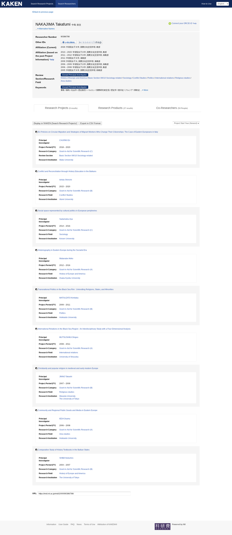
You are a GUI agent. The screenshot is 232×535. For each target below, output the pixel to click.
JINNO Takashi (65, 376)
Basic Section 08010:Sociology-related (105, 78)
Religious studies (182, 78)
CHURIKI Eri (64, 140)
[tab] (61, 108)
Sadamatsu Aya (66, 219)
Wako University (66, 160)
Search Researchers (67, 4)
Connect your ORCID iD (182, 23)
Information (51, 524)
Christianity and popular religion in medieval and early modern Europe (68, 368)
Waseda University (67, 396)
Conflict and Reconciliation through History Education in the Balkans (67, 171)
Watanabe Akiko (66, 258)
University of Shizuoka (68, 357)
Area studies (66, 81)
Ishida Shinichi (65, 180)
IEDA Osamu (64, 419)
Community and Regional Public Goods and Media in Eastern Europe (67, 410)
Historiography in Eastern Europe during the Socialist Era (62, 250)
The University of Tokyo (69, 399)
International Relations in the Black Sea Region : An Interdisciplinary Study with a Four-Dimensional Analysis (84, 329)
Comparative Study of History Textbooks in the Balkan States (63, 450)
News (79, 524)
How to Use (206, 4)
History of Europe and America (74, 78)
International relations (164, 78)
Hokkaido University (68, 317)
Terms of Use (89, 524)
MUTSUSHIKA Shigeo (68, 337)
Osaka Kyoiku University (69, 278)
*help (194, 23)
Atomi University (66, 199)
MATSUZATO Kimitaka (68, 298)
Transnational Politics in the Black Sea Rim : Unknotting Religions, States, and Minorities (75, 289)
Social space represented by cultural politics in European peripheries (67, 211)
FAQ (72, 524)
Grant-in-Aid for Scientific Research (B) (75, 191)
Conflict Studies (139, 78)
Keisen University (66, 239)
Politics (151, 78)
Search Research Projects (42, 4)
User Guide (63, 524)
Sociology (127, 78)
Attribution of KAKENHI (107, 524)
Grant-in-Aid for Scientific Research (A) (75, 269)
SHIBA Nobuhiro (66, 458)
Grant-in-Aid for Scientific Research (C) (76, 151)
